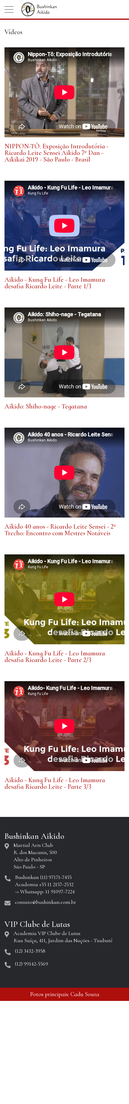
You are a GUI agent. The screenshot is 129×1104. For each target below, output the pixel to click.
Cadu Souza (84, 994)
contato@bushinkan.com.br (45, 902)
